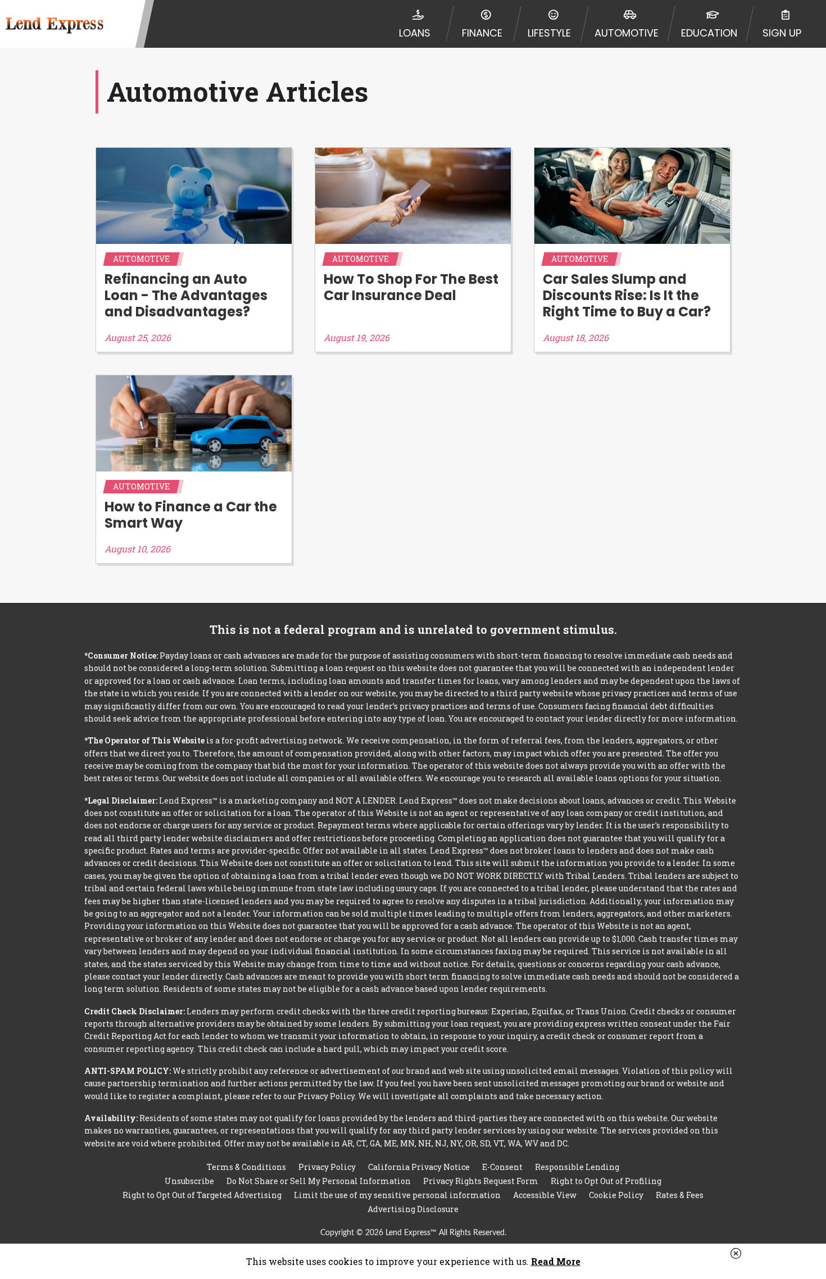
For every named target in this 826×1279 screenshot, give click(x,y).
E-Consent (502, 1167)
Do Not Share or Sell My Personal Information (318, 1181)
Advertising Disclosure (413, 1209)
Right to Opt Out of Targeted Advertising (202, 1195)
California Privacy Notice (419, 1167)
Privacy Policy (327, 1167)
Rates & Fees (680, 1195)
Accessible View (545, 1195)
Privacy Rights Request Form (480, 1181)
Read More (555, 1261)
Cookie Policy (616, 1195)
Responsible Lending (577, 1167)
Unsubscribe (189, 1181)
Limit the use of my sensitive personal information (397, 1195)
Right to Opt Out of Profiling (606, 1181)
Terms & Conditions (246, 1167)
